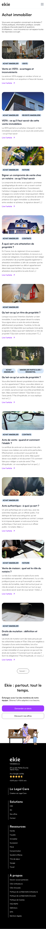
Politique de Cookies (17, 900)
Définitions (13, 908)
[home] (6, 4)
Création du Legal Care (18, 793)
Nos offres (13, 814)
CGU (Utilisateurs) (16, 884)
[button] (41, 4)
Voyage (12, 863)
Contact (12, 818)
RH (11, 810)
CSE (11, 806)
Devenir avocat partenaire (19, 880)
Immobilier (13, 839)
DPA (11, 912)
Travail (12, 867)
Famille (12, 831)
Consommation (15, 851)
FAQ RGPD (14, 904)
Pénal (12, 847)
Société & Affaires (16, 855)
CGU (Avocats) (15, 888)
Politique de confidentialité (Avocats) (23, 896)
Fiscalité (12, 835)
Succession (14, 843)
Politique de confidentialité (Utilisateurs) (24, 892)
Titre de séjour (15, 859)
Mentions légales (16, 916)
